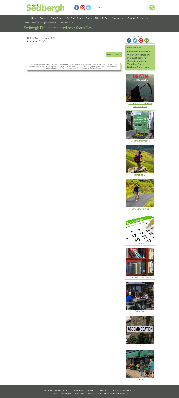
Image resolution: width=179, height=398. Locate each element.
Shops (140, 379)
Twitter (88, 7)
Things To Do (101, 18)
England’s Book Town (140, 277)
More (147, 67)
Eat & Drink (140, 311)
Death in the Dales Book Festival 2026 (140, 105)
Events (43, 18)
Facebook (76, 7)
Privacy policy (93, 393)
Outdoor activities (140, 208)
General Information (136, 18)
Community (117, 18)
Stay (88, 18)
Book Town (56, 18)
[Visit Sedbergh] (45, 11)
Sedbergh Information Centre (55, 390)
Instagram (82, 7)
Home (34, 18)
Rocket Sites (123, 393)
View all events (114, 54)
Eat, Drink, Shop (74, 18)
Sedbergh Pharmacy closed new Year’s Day (55, 22)
